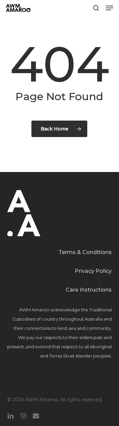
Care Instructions (89, 290)
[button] (109, 8)
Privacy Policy (93, 271)
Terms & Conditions (85, 252)
